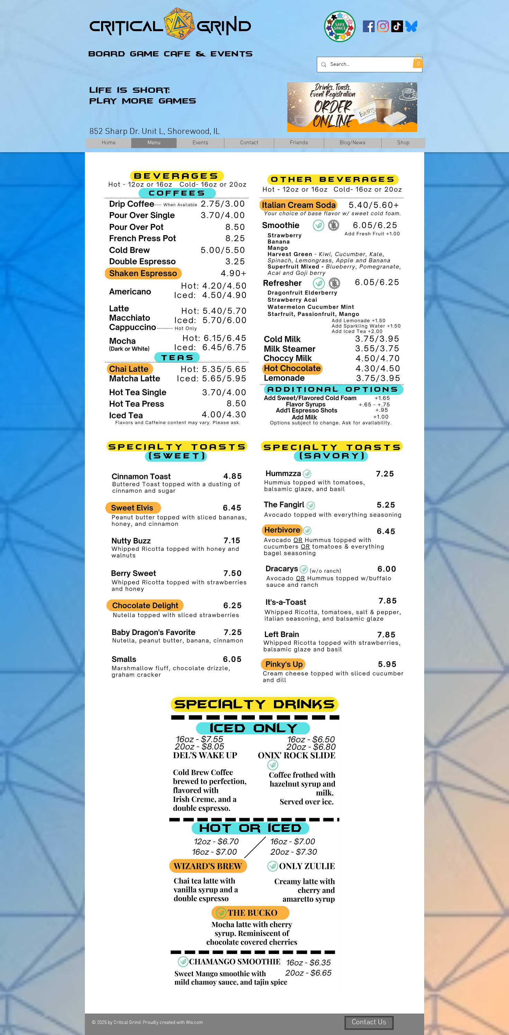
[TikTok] (397, 26)
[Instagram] (383, 26)
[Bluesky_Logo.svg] (411, 26)
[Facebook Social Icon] (369, 26)
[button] (418, 61)
